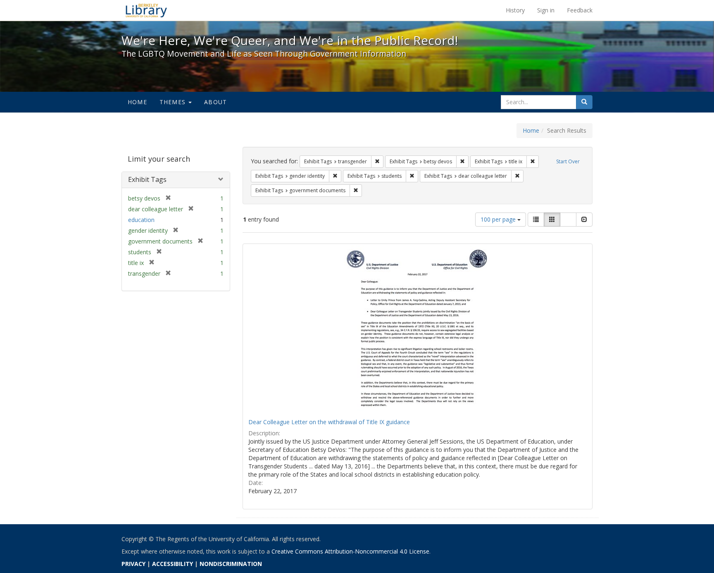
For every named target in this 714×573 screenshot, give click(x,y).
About (215, 102)
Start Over (568, 161)
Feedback (580, 10)
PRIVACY (133, 564)
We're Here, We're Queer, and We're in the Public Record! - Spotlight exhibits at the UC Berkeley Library (146, 10)
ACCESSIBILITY (172, 564)
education (141, 220)
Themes (173, 102)
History (515, 10)
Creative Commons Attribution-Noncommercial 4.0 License (350, 551)
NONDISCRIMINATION (231, 564)
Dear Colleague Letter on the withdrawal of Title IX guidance (329, 422)
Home (137, 102)
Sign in (546, 10)
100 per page (499, 219)
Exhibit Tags (147, 179)
